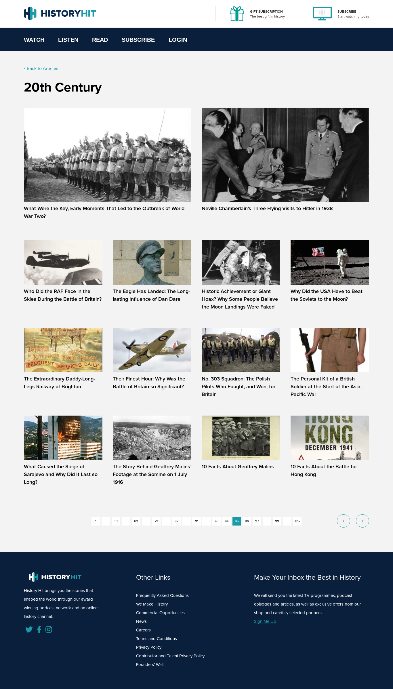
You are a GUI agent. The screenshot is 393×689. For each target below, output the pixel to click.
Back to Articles (42, 68)
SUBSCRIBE (346, 11)
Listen (68, 40)
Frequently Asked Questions (162, 595)
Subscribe (138, 40)
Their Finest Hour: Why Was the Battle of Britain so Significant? (149, 382)
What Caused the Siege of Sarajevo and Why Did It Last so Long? (61, 474)
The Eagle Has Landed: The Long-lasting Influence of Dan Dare (151, 295)
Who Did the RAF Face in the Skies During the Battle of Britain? (63, 295)
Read (100, 40)
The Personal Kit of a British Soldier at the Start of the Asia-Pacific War (326, 386)
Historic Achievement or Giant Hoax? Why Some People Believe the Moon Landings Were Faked (240, 299)
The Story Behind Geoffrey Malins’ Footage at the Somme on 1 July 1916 (152, 474)
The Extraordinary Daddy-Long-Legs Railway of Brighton (59, 382)
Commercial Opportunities (160, 613)
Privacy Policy (148, 647)
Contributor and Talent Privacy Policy (170, 656)
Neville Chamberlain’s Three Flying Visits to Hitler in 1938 (267, 208)
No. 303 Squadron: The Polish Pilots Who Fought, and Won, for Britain (238, 386)
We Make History (152, 604)
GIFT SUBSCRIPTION (266, 11)
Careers (143, 630)
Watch (34, 40)
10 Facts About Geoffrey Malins (238, 466)
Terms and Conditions (156, 638)
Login (178, 40)
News (141, 621)
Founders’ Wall (149, 664)
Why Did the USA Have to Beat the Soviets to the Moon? (327, 295)
